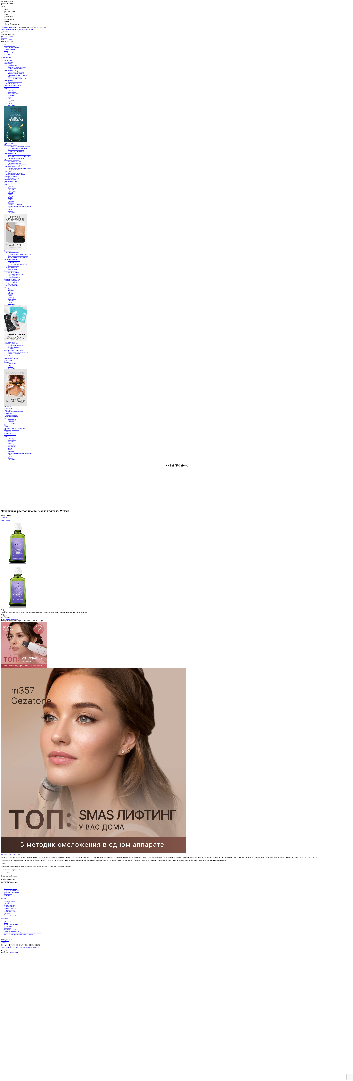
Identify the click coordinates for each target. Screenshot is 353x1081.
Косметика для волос (11, 344)
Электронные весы (10, 183)
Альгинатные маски (10, 267)
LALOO (10, 98)
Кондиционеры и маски (15, 345)
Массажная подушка (14, 163)
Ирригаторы (8, 408)
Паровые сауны (13, 65)
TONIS (10, 198)
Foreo (9, 97)
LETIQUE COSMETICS (15, 204)
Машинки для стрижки (11, 358)
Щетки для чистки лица (15, 68)
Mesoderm (11, 290)
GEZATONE (12, 90)
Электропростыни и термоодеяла (14, 174)
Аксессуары (8, 431)
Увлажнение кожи (13, 266)
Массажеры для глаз (10, 80)
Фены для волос (9, 360)
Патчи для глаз (12, 284)
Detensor (10, 211)
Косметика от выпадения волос (18, 352)
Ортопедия (7, 433)
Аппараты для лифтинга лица (17, 78)
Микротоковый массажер (16, 72)
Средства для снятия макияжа (17, 264)
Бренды (6, 44)
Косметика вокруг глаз (11, 280)
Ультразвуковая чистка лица (17, 67)
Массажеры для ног (10, 153)
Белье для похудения (10, 176)
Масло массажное (13, 272)
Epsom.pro (11, 297)
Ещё (5, 425)
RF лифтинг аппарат (14, 77)
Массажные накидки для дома (17, 165)
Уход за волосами (9, 342)
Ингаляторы (8, 413)
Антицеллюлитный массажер (17, 148)
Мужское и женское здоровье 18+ (14, 428)
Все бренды (11, 105)
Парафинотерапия (13, 170)
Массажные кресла (10, 179)
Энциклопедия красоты (11, 47)
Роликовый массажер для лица (17, 75)
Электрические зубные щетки (13, 411)
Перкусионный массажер (16, 151)
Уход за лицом (8, 62)
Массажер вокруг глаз (15, 82)
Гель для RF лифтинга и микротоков (19, 254)
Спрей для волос (13, 347)
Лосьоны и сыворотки (11, 285)
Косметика (7, 251)
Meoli (9, 365)
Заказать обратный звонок (9, 27)
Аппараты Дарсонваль (11, 83)
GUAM (10, 193)
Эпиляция (7, 171)
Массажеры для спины (11, 160)
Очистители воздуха (10, 415)
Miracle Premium (13, 93)
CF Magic (11, 95)
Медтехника (8, 407)
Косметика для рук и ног (12, 279)
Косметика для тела (10, 271)
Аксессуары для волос (11, 357)
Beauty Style (12, 92)
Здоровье (7, 426)
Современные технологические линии (20, 206)
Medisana (11, 201)
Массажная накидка (14, 161)
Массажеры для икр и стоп (16, 158)
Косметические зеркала (11, 87)
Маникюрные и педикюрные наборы (19, 168)
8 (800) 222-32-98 (27, 29)
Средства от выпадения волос (13, 350)
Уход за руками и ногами (12, 166)
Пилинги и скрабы (14, 277)
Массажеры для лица (11, 70)
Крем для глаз (12, 282)
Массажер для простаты (11, 430)
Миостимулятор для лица (16, 73)
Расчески (7, 355)
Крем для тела (12, 276)
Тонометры (7, 410)
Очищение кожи (13, 262)
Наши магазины (9, 52)
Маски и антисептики (11, 416)
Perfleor (10, 367)
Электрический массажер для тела (19, 146)
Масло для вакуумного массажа (18, 257)
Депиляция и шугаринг (15, 173)
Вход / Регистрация (7, 36)
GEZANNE (11, 191)
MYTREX (11, 100)
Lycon (10, 194)
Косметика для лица (10, 259)
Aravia (10, 199)
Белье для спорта (13, 178)
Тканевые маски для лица (12, 85)
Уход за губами (12, 269)
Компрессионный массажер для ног (19, 155)
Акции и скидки (9, 46)
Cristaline (11, 189)
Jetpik (9, 443)
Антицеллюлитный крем (16, 274)
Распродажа (8, 60)
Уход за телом (8, 143)
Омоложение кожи (14, 261)
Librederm (11, 300)
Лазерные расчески (14, 353)
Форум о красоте (9, 49)
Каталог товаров (6, 57)
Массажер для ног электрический (18, 156)
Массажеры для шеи (10, 181)
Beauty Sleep (12, 299)
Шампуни (11, 348)
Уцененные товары (10, 435)
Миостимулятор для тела (16, 150)
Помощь (7, 54)
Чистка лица (8, 63)
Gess (9, 102)
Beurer (10, 103)
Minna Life (11, 196)
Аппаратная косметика (11, 252)
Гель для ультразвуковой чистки (18, 256)
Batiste (10, 302)
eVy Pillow (11, 441)
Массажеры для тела (10, 145)
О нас (6, 51)
